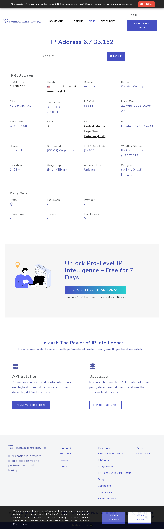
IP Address (17, 82)
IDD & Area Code (95, 146)
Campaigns (105, 485)
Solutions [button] (56, 21)
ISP (123, 121)
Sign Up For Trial (142, 25)
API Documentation (110, 453)
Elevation (16, 165)
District (126, 82)
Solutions (66, 453)
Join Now (146, 4)
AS (86, 121)
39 (49, 126)
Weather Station (132, 146)
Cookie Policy (21, 524)
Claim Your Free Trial (31, 405)
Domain (14, 146)
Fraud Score (91, 214)
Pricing (79, 21)
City (12, 101)
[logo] (24, 447)
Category (127, 165)
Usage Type (54, 165)
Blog (101, 479)
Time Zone (17, 121)
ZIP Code (90, 101)
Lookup (117, 56)
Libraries (103, 460)
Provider (89, 200)
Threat (51, 214)
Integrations (106, 466)
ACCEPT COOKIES (114, 517)
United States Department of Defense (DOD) (95, 131)
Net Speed (54, 146)
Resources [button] (108, 21)
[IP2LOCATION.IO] (22, 21)
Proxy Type (17, 214)
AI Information (107, 498)
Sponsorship (106, 492)
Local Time (128, 101)
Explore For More (105, 405)
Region (88, 82)
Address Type (93, 165)
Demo (92, 21)
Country (52, 82)
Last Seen (53, 200)
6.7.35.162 (18, 86)
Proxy (13, 200)
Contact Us (143, 453)
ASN (50, 121)
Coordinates (54, 102)
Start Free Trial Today (95, 290)
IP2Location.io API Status (114, 473)
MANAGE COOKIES (139, 517)
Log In (133, 15)
